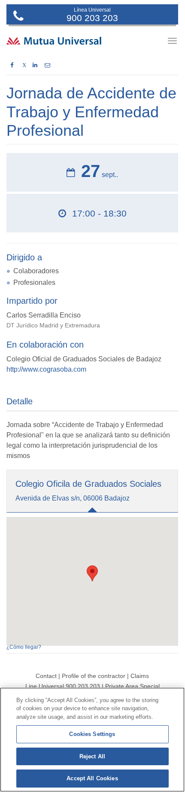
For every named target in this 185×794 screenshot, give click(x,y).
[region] (92, 739)
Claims (139, 675)
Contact (46, 675)
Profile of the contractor (93, 675)
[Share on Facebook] (11, 65)
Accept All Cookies (92, 778)
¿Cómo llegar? (23, 647)
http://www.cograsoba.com (46, 369)
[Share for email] (47, 65)
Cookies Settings (92, 734)
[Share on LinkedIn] (35, 65)
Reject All (92, 756)
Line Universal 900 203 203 (62, 686)
